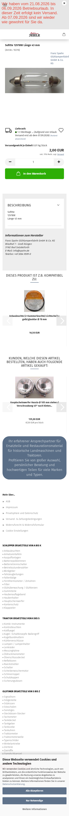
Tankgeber (9, 723)
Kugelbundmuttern (14, 637)
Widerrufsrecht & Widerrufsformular (25, 525)
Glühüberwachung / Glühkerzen (21, 587)
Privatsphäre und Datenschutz (22, 513)
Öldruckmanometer (14, 654)
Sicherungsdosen (13, 680)
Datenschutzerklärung (14, 784)
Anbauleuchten (12, 550)
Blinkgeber (9, 571)
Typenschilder (11, 740)
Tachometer (10, 716)
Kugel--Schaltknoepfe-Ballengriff (21, 634)
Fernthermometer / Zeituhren (20, 581)
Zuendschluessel (13, 753)
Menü (5, 5)
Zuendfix (8, 750)
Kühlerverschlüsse (14, 640)
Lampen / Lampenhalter (17, 644)
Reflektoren (10, 660)
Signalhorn (9, 696)
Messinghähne (11, 650)
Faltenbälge (10, 577)
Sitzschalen (10, 706)
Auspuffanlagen (12, 557)
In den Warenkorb (34, 173)
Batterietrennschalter (15, 564)
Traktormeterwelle (14, 737)
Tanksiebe (9, 727)
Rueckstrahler (11, 664)
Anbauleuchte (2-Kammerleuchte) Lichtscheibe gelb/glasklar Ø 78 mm (34, 318)
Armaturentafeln (13, 554)
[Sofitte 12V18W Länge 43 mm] (34, 76)
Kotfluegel (9, 630)
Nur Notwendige (34, 800)
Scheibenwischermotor (16, 670)
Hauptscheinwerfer (14, 601)
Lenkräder (9, 647)
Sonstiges (9, 710)
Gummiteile (10, 591)
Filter (7, 584)
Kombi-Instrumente (14, 624)
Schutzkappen (11, 677)
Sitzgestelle (10, 700)
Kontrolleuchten (12, 627)
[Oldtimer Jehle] (34, 34)
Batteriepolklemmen (15, 561)
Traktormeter (11, 733)
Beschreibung (19, 205)
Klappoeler (10, 607)
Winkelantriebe (12, 743)
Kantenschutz (11, 604)
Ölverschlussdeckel (14, 657)
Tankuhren (9, 730)
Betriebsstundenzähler (16, 567)
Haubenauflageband (14, 594)
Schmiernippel (11, 674)
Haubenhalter (11, 597)
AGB (8, 501)
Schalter (8, 667)
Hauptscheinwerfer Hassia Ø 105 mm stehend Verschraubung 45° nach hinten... (34, 404)
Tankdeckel (10, 720)
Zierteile (8, 747)
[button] (10, 162)
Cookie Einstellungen (17, 530)
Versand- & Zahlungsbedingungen (24, 519)
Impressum (12, 507)
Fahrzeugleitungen (13, 574)
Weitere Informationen (34, 809)
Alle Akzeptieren (34, 790)
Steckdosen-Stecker (14, 713)
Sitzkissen (9, 703)
